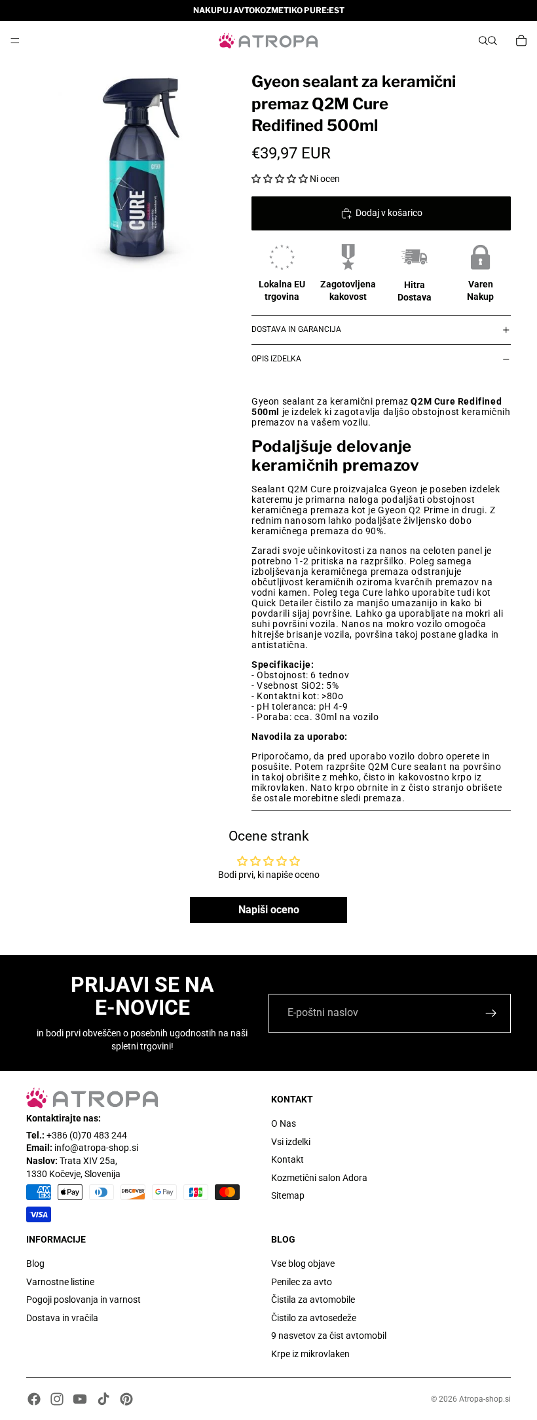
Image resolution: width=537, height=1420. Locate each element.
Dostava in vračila (62, 1318)
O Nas (283, 1123)
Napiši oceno (268, 909)
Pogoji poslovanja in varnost (83, 1299)
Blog (35, 1263)
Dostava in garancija (296, 329)
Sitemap (288, 1196)
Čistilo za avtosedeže (313, 1318)
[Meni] (15, 41)
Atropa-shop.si (485, 1399)
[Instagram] (57, 1399)
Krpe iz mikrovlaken (310, 1354)
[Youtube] (80, 1399)
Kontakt (287, 1159)
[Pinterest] (126, 1399)
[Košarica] (521, 40)
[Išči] (483, 40)
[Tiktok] (103, 1399)
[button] (279, 178)
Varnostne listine (60, 1282)
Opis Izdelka (276, 358)
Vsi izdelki (290, 1142)
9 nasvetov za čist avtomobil (328, 1336)
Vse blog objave (303, 1263)
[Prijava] (491, 1013)
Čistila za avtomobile (313, 1299)
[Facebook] (34, 1399)
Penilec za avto (301, 1282)
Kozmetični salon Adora (319, 1178)
